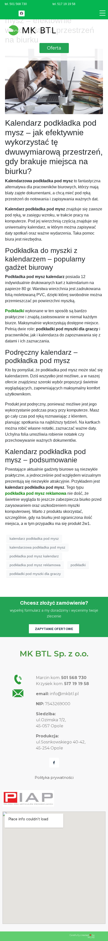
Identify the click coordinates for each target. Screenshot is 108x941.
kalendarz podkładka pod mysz (34, 538)
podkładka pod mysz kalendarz (34, 556)
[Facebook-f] (54, 763)
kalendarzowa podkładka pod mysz (37, 547)
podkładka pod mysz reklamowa (35, 493)
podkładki (78, 565)
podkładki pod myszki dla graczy (35, 574)
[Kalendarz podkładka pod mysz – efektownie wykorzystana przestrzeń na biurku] (54, 81)
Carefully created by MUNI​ (82, 936)
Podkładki (14, 311)
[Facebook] (21, 13)
